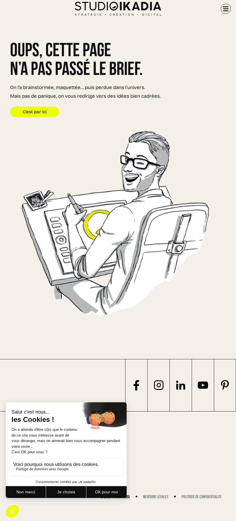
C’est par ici (35, 112)
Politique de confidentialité (202, 496)
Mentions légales (155, 496)
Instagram (158, 385)
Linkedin (181, 385)
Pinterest (225, 385)
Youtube (203, 385)
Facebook (136, 385)
